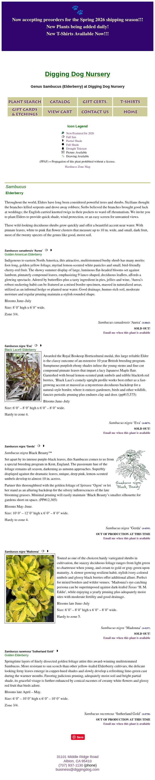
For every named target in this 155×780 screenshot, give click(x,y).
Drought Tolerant (76, 148)
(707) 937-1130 (71, 765)
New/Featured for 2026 (80, 133)
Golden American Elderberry (23, 254)
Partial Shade (74, 141)
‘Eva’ (18, 346)
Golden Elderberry (17, 655)
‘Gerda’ (20, 446)
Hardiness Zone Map (77, 167)
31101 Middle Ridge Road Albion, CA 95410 (77, 759)
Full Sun (71, 137)
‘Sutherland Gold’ (29, 651)
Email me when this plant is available (126, 332)
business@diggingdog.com (77, 770)
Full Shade (72, 145)
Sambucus (16, 186)
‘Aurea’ (24, 250)
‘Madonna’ (22, 551)
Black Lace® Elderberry (20, 349)
